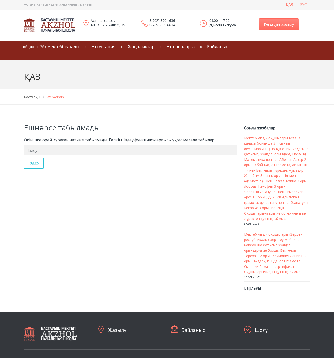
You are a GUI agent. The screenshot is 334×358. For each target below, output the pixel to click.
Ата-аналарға (181, 46)
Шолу (261, 330)
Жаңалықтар (141, 46)
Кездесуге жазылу (279, 24)
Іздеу (33, 163)
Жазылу (117, 330)
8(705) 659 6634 (162, 25)
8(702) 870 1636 (162, 20)
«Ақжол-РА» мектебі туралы (51, 46)
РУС (303, 4)
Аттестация (104, 46)
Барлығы (252, 288)
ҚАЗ (289, 4)
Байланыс (217, 46)
